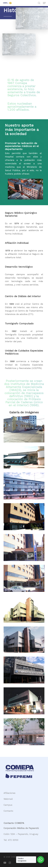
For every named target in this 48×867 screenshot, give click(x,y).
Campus (8, 805)
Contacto (8, 811)
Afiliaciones (9, 793)
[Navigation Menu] (44, 3)
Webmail (8, 799)
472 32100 (13, 840)
